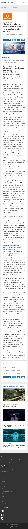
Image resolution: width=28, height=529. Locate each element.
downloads (4, 484)
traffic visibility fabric (18, 373)
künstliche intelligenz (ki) (7, 469)
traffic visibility (6, 373)
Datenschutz (13, 528)
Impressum (14, 526)
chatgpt (3, 496)
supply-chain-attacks (6, 491)
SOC (2, 476)
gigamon (20, 367)
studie (2, 479)
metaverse (3, 499)
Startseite (3, 7)
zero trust (3, 486)
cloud (2, 474)
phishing (3, 494)
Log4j (2, 501)
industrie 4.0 (4, 489)
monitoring (6, 370)
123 (20, 462)
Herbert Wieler (10, 36)
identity (3, 481)
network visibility (15, 370)
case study (12, 367)
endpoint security (5, 504)
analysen (5, 367)
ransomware (4, 471)
